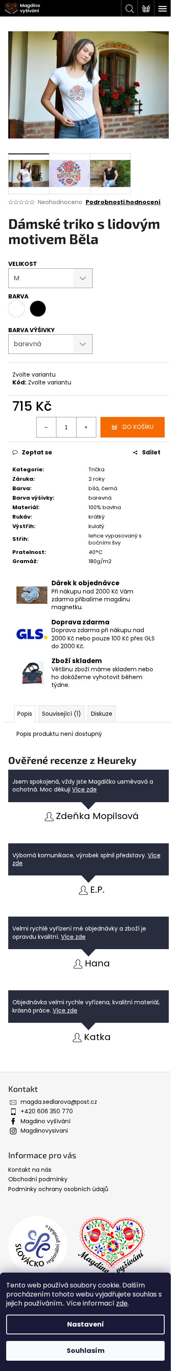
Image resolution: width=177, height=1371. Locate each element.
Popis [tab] (24, 714)
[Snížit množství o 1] (46, 427)
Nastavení (85, 1324)
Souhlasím (86, 1350)
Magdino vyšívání (45, 1121)
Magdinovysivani (44, 1131)
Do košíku (138, 427)
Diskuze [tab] (101, 714)
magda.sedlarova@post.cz (59, 1102)
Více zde (84, 789)
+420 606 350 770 (47, 1111)
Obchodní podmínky (38, 1179)
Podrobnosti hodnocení (123, 202)
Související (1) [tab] (61, 714)
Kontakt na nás (29, 1170)
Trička (96, 469)
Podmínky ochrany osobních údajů (58, 1189)
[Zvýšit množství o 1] (86, 427)
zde (122, 1303)
